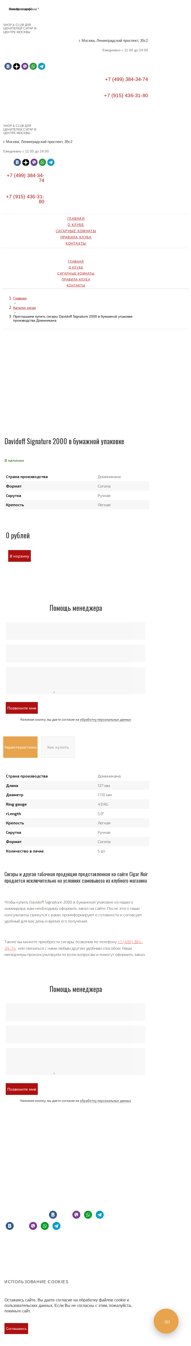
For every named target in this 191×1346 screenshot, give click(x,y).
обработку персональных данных (105, 719)
